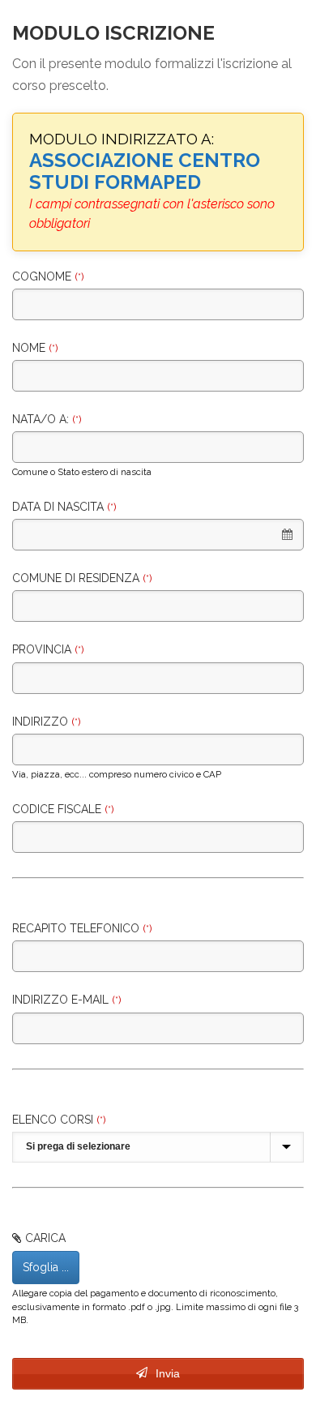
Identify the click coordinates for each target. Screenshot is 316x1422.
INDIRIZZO (46, 721)
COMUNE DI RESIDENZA (82, 578)
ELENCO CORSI (58, 1119)
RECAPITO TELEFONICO (82, 928)
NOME (35, 347)
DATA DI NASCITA (64, 506)
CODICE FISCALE (62, 809)
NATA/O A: (46, 419)
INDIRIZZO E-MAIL (66, 999)
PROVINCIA (47, 649)
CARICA (45, 1237)
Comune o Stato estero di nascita (82, 472)
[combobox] (158, 534)
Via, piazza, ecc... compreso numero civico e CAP (116, 774)
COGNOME (47, 276)
